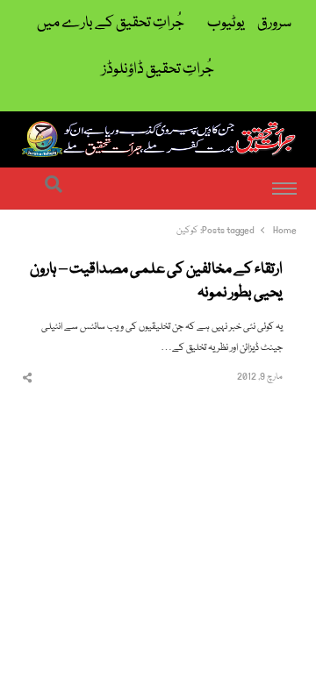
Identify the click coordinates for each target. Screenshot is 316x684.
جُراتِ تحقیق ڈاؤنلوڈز (158, 70)
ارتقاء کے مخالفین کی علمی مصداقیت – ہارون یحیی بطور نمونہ (156, 282)
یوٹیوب (226, 23)
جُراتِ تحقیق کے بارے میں (110, 23)
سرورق (274, 23)
